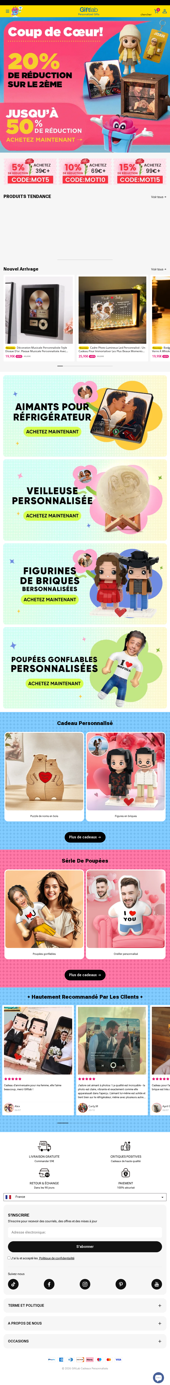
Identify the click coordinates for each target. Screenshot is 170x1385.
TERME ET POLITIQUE (26, 1305)
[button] (164, 316)
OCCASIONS (18, 1341)
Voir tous (157, 197)
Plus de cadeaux (83, 837)
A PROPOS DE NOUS (25, 1323)
